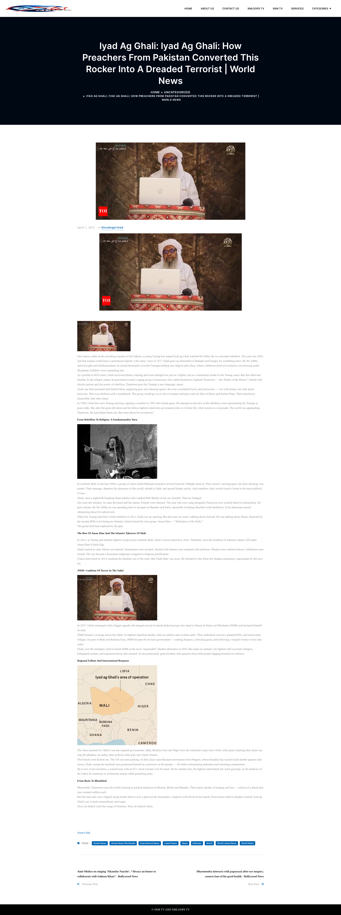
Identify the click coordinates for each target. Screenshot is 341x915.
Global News (99, 843)
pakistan (197, 843)
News (185, 843)
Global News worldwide (123, 843)
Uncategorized (177, 92)
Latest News (170, 843)
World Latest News (226, 843)
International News (149, 843)
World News (247, 843)
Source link (83, 832)
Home (155, 92)
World (209, 843)
